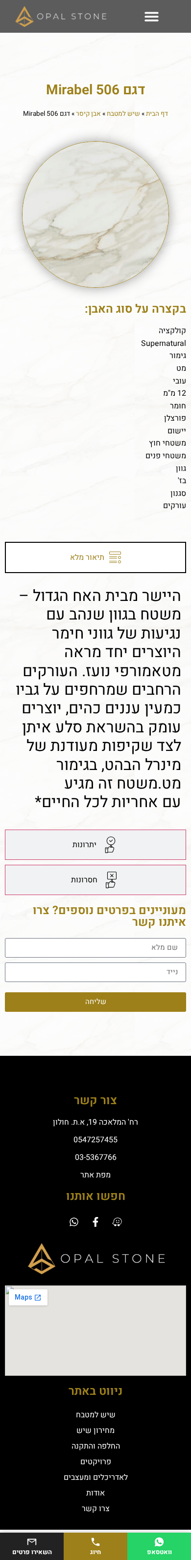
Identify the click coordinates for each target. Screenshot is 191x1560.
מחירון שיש (95, 1430)
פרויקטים (95, 1462)
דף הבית (157, 114)
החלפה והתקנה (96, 1446)
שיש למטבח (123, 114)
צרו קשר (96, 1509)
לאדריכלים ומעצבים (96, 1477)
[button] (151, 16)
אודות (95, 1493)
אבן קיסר (88, 114)
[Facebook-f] (95, 1222)
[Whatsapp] (74, 1222)
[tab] (95, 557)
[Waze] (117, 1222)
